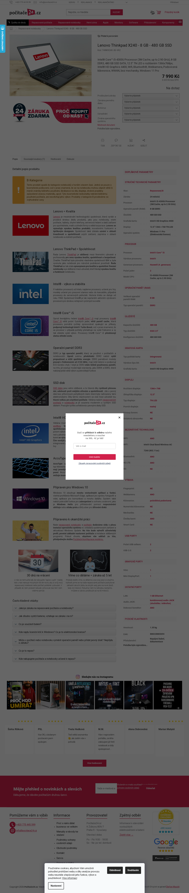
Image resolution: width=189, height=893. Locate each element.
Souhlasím (133, 870)
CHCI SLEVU (94, 457)
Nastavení (56, 885)
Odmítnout (115, 870)
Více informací (69, 878)
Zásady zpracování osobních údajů (95, 463)
